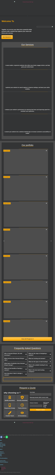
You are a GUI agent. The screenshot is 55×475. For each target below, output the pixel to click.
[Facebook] (1, 437)
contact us (2, 453)
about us (2, 451)
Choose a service (34, 402)
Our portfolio (2, 445)
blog (1, 455)
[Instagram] (4, 437)
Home (1, 442)
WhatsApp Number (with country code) (39, 397)
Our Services (2, 444)
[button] (27, 16)
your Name (32, 392)
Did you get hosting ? (46, 403)
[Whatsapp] (6, 437)
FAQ (1, 454)
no (45, 407)
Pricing (1, 446)
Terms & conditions (4, 462)
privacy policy (2, 460)
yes (45, 405)
